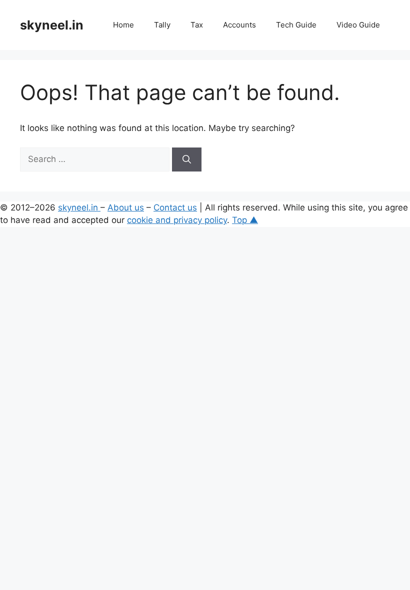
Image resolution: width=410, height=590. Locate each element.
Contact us (175, 207)
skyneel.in (52, 25)
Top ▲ (245, 220)
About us (126, 207)
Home (123, 25)
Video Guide (358, 25)
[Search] (187, 160)
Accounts (239, 25)
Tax (196, 25)
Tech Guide (296, 25)
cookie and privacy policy (177, 220)
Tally (162, 25)
